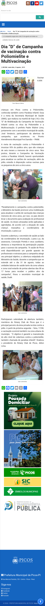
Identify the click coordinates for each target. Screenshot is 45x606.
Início (3, 31)
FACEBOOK (32, 3)
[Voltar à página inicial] (9, 5)
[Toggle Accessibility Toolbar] (40, 601)
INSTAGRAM (28, 3)
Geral (9, 31)
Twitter (5, 593)
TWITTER (41, 3)
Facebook (6, 591)
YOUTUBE (37, 3)
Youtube (6, 595)
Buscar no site (6, 10)
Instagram (6, 588)
